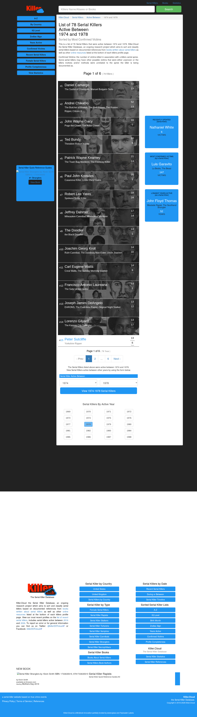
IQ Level (36, 30)
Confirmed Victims (155, 636)
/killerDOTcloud (33, 628)
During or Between (155, 594)
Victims (36, 48)
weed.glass (111, 713)
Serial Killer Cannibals (99, 636)
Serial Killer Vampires (99, 631)
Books (165, 2)
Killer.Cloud (64, 17)
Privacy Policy (8, 701)
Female (36, 60)
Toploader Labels (127, 713)
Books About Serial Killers (99, 657)
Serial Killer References (155, 661)
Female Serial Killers (99, 609)
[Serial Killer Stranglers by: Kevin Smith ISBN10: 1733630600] (35, 172)
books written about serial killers (121, 49)
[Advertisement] (35, 120)
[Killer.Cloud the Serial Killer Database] (35, 9)
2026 (23, 623)
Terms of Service (24, 701)
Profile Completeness (155, 641)
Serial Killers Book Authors (99, 662)
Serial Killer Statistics (155, 656)
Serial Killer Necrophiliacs (99, 647)
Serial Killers (152, 2)
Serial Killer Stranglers (99, 641)
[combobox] (107, 9)
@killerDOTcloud (55, 625)
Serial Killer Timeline (155, 599)
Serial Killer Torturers (99, 625)
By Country (36, 24)
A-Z (36, 18)
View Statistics (36, 72)
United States (99, 588)
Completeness (35, 66)
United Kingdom (99, 594)
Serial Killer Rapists (99, 615)
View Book (35, 182)
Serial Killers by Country (99, 599)
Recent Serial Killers (155, 588)
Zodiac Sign (36, 36)
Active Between (94, 17)
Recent (36, 54)
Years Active (36, 42)
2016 (66, 620)
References (39, 701)
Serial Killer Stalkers (99, 620)
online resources (78, 52)
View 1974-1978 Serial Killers (99, 391)
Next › (117, 358)
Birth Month (155, 620)
